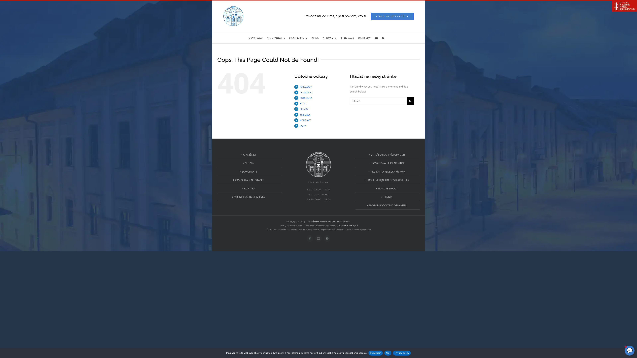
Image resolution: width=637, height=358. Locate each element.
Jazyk (303, 125)
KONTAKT (305, 120)
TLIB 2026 (305, 114)
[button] (383, 38)
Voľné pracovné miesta (249, 197)
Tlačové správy (388, 188)
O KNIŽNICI (306, 92)
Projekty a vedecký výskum (388, 171)
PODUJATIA (306, 97)
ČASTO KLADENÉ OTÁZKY (249, 180)
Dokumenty (249, 171)
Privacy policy (402, 353)
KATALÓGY (306, 86)
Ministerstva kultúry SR (347, 225)
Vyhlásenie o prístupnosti (388, 154)
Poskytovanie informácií (388, 163)
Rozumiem (375, 353)
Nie (388, 353)
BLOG (303, 103)
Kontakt (249, 188)
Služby (249, 163)
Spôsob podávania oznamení (388, 205)
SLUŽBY (304, 109)
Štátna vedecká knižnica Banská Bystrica (332, 221)
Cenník (388, 197)
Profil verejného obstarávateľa (388, 180)
